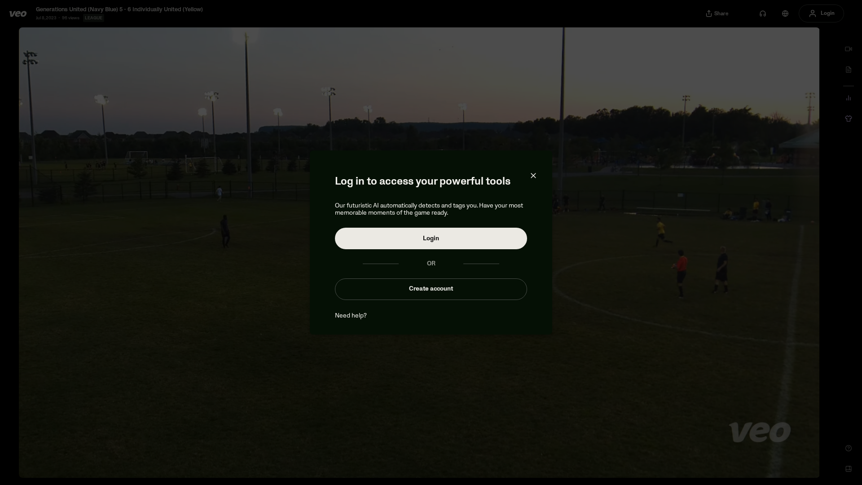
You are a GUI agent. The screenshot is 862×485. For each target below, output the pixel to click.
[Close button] (533, 175)
